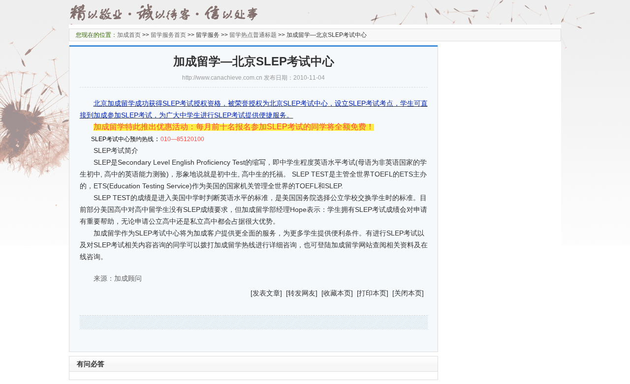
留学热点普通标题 (253, 34)
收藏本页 (337, 293)
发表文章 (266, 293)
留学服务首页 (168, 34)
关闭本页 (408, 293)
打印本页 (372, 293)
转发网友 (301, 293)
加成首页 (129, 34)
